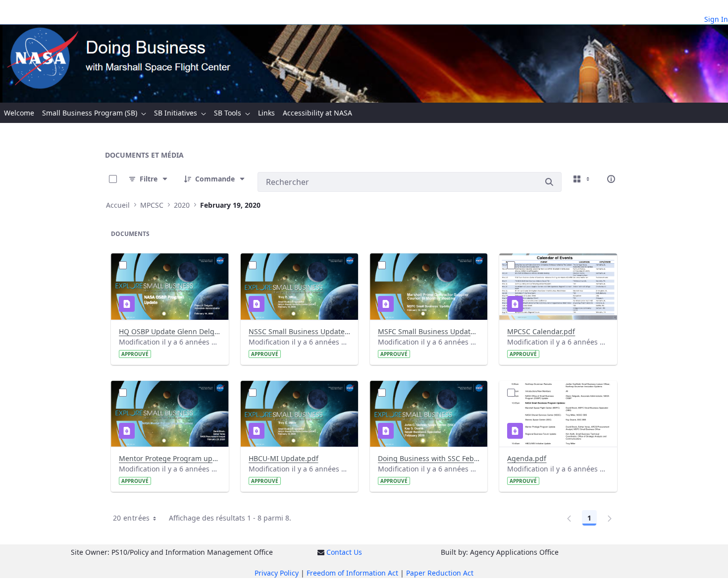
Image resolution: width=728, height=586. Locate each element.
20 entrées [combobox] (131, 518)
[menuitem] (19, 113)
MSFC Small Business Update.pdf (428, 331)
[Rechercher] (549, 182)
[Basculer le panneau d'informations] (611, 179)
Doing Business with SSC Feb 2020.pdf (428, 458)
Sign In (716, 19)
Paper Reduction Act (439, 573)
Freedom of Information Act (352, 573)
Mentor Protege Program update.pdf (169, 458)
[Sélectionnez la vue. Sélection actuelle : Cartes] (582, 179)
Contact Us (344, 552)
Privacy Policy (277, 573)
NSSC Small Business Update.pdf (299, 331)
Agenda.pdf (526, 458)
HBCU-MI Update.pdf (283, 458)
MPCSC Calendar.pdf (541, 331)
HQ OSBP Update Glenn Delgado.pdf (169, 331)
